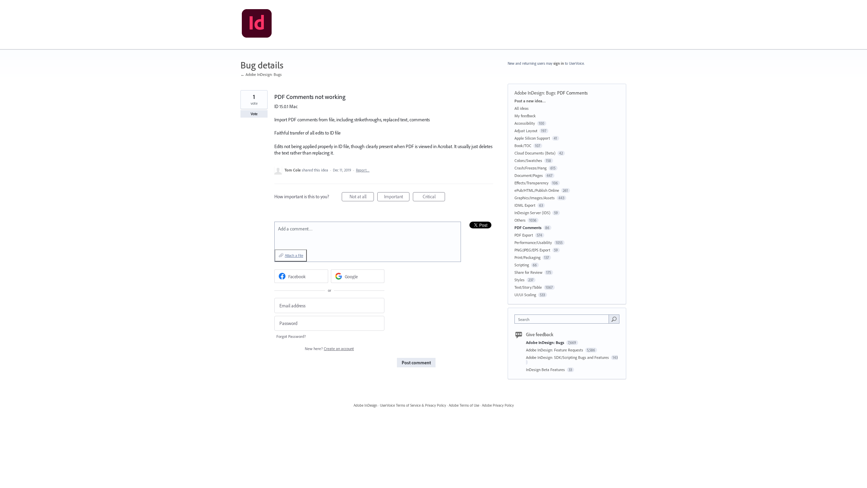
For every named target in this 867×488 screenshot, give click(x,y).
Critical (434, 197)
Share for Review (528, 272)
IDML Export (524, 205)
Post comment (416, 363)
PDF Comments (572, 93)
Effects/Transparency (531, 182)
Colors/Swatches (528, 160)
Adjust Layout (525, 130)
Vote (254, 113)
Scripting (521, 264)
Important (396, 197)
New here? (329, 348)
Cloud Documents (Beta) (534, 153)
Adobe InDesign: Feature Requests (555, 349)
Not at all (362, 197)
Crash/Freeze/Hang (530, 167)
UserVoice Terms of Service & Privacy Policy (413, 405)
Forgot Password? (291, 336)
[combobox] (563, 319)
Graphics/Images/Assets (534, 197)
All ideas (521, 108)
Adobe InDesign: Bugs (534, 93)
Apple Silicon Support (532, 138)
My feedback (525, 115)
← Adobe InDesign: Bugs (261, 74)
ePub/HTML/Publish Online (536, 190)
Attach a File (294, 255)
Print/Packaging (527, 257)
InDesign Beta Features (546, 369)
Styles (519, 279)
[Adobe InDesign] (256, 24)
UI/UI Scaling (525, 294)
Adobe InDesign (365, 405)
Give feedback (539, 334)
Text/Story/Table (528, 287)
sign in (558, 63)
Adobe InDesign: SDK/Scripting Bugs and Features (568, 357)
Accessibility (524, 123)
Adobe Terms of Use (464, 405)
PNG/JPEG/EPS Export (532, 249)
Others (520, 220)
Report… (362, 170)
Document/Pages (528, 175)
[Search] (614, 318)
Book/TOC (522, 145)
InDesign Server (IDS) (532, 212)
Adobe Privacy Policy (498, 405)
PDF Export (523, 235)
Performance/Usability (533, 242)
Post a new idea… (530, 100)
